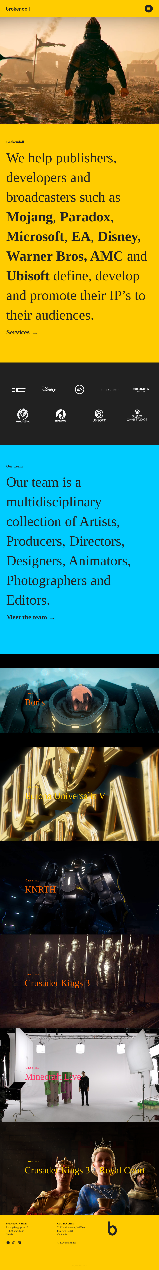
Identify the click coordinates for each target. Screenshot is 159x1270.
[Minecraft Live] (79, 1119)
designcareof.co (77, 1266)
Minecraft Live (53, 1076)
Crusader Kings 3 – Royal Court (85, 1170)
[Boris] (79, 745)
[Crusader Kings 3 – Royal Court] (79, 1213)
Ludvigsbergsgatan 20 (17, 1227)
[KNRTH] (79, 932)
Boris (35, 702)
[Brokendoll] (18, 8)
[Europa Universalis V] (79, 838)
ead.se (85, 1266)
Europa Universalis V (65, 796)
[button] (149, 8)
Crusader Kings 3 (57, 983)
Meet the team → (30, 617)
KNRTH (40, 889)
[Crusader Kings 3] (79, 1026)
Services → (22, 332)
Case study (32, 693)
